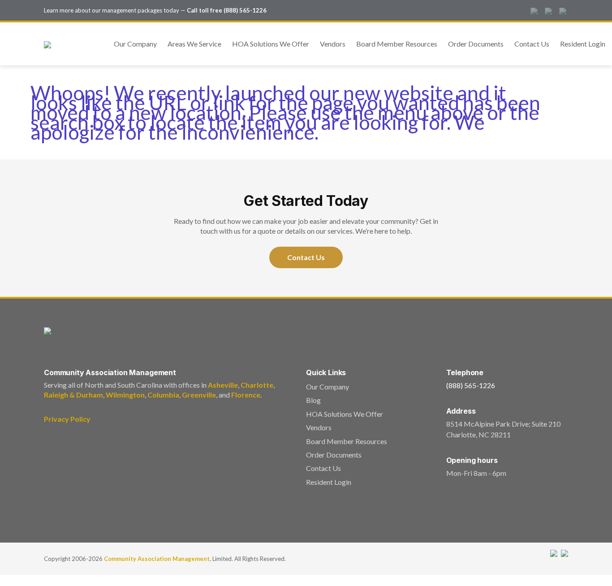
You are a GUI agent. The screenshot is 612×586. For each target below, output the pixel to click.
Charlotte (257, 385)
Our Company (135, 43)
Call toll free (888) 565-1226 (227, 10)
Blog (313, 400)
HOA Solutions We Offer (270, 43)
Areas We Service (194, 43)
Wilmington (125, 394)
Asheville (223, 385)
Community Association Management (157, 558)
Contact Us (531, 43)
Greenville (199, 394)
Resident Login (582, 43)
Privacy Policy (67, 419)
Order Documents (476, 43)
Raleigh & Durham (73, 394)
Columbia (163, 394)
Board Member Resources (396, 43)
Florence (245, 394)
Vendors (332, 43)
